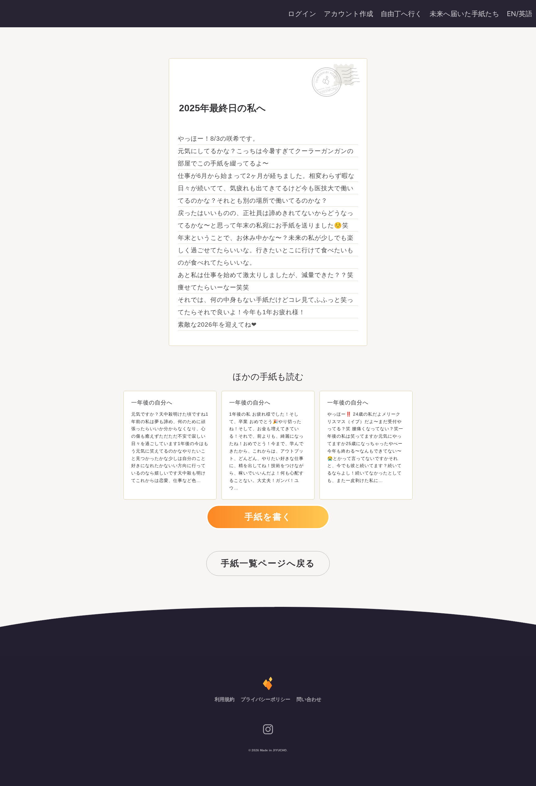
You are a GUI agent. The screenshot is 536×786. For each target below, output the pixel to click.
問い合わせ (309, 699)
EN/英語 (519, 14)
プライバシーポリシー (266, 699)
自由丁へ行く (401, 14)
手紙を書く (268, 517)
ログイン (302, 14)
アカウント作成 (348, 14)
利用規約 (225, 699)
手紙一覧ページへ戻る (268, 563)
